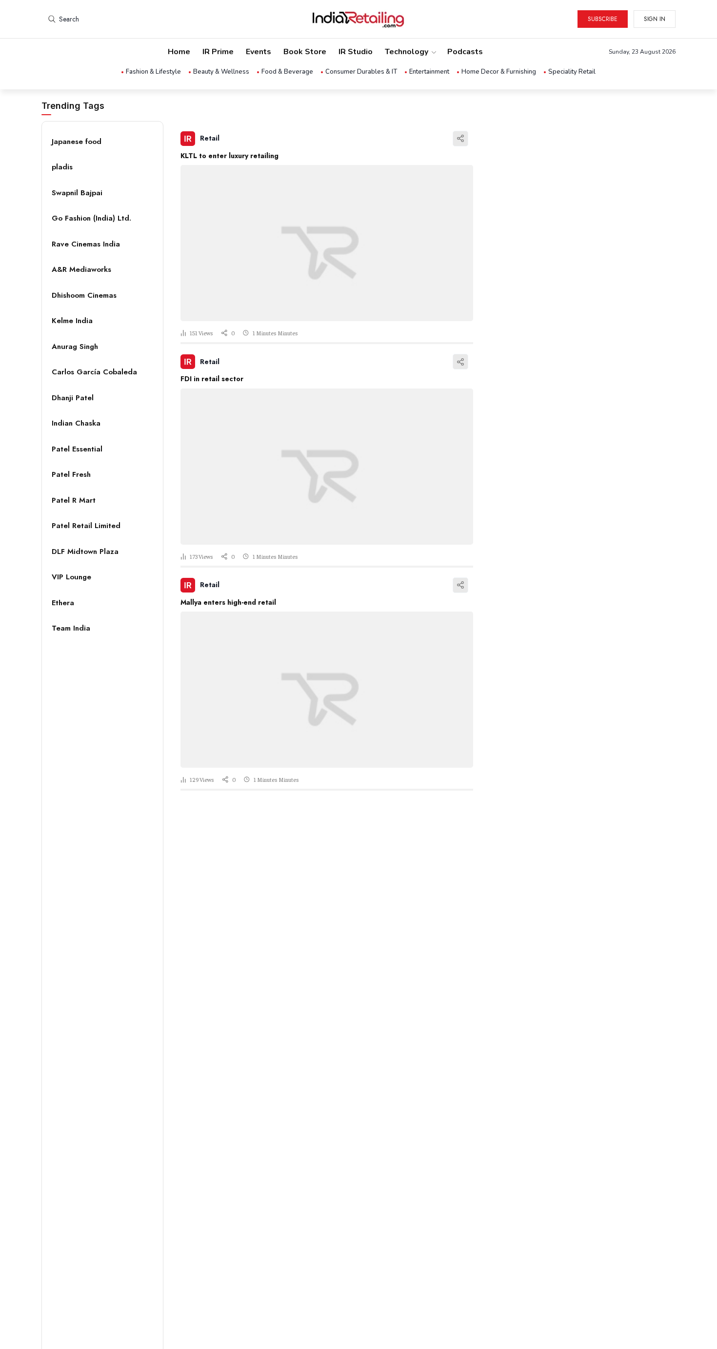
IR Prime (218, 51)
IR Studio (356, 51)
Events (258, 51)
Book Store (304, 51)
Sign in (654, 19)
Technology (406, 51)
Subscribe (602, 19)
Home (179, 51)
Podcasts (465, 51)
